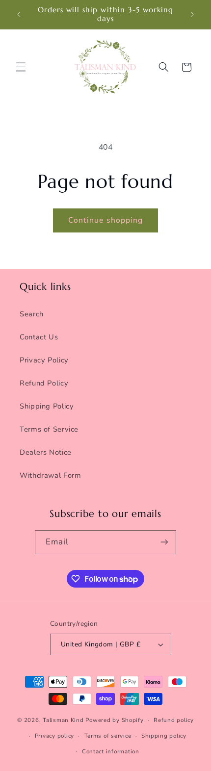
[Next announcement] (192, 14)
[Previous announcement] (18, 14)
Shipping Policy (47, 406)
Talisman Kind (63, 720)
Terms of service (108, 736)
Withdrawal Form (50, 475)
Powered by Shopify (114, 720)
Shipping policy (163, 736)
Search (32, 314)
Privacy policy (54, 736)
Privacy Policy (44, 360)
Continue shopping (105, 220)
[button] (20, 67)
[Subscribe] (164, 542)
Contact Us (39, 337)
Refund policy (174, 720)
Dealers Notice (46, 452)
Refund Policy (44, 383)
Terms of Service (49, 429)
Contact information (110, 751)
